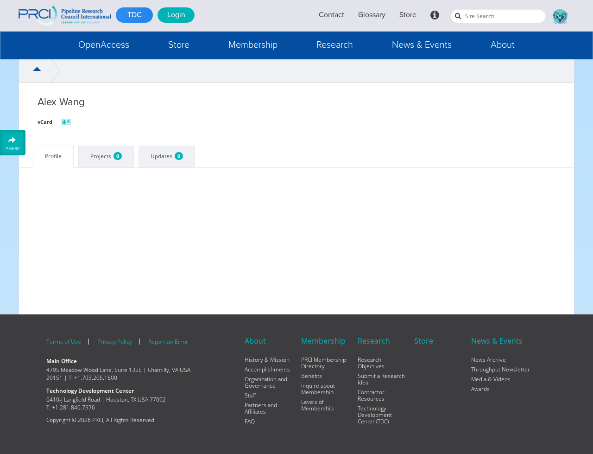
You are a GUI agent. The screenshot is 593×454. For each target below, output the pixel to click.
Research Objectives (371, 363)
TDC (134, 14)
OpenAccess (103, 45)
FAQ (250, 421)
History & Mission (267, 360)
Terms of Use (63, 341)
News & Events (422, 45)
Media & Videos (491, 379)
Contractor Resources (371, 395)
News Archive (488, 360)
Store (407, 14)
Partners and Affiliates (261, 408)
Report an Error (168, 341)
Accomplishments (267, 369)
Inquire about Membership (318, 389)
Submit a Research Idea (381, 379)
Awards (480, 389)
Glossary (371, 14)
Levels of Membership (317, 405)
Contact (331, 14)
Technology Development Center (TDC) (375, 415)
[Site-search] (458, 16)
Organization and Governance (266, 382)
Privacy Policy (114, 341)
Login (176, 14)
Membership (253, 45)
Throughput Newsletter (500, 369)
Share (13, 148)
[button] (104, 45)
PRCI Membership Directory (323, 363)
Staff (250, 395)
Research (334, 45)
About (503, 45)
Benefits (311, 376)
